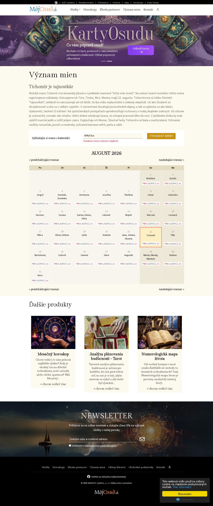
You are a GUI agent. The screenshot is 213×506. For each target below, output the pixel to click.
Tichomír (150, 233)
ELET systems (68, 2)
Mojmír (128, 213)
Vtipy (126, 2)
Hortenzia (84, 193)
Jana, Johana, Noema (128, 235)
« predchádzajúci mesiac (44, 160)
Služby (46, 467)
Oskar (151, 193)
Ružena (173, 253)
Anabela (106, 233)
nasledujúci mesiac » (171, 160)
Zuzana (62, 213)
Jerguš (40, 193)
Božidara (150, 176)
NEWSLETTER (106, 416)
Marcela (151, 213)
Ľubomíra (173, 193)
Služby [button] (74, 9)
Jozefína (106, 193)
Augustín (128, 253)
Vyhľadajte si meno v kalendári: (51, 138)
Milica (40, 233)
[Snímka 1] (103, 61)
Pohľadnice (103, 2)
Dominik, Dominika (62, 194)
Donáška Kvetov (86, 2)
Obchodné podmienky (141, 467)
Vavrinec (40, 213)
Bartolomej (40, 253)
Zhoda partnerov (110, 9)
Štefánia (128, 193)
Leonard (173, 213)
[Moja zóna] (158, 9)
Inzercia (116, 2)
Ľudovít (62, 253)
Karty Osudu (153, 2)
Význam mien (131, 9)
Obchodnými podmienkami (100, 446)
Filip (173, 233)
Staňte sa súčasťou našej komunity (108, 476)
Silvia (106, 253)
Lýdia (84, 233)
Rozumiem (184, 494)
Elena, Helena (62, 233)
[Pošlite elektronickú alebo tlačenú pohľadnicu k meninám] (151, 183)
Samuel (84, 253)
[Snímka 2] (109, 61)
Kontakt (148, 9)
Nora (40, 273)
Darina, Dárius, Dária (84, 215)
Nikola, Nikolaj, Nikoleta (150, 255)
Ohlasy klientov (117, 467)
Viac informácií (182, 487)
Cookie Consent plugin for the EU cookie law (184, 499)
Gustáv (172, 176)
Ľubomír (106, 213)
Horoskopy (138, 2)
